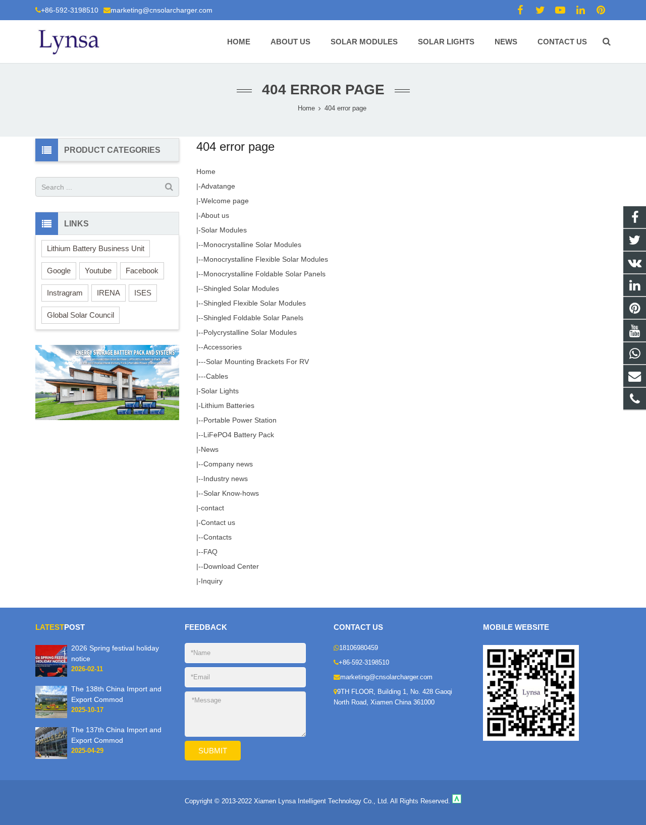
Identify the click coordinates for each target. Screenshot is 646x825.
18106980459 (358, 648)
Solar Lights (220, 391)
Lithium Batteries (227, 405)
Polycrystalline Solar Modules (250, 332)
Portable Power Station (240, 420)
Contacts (217, 537)
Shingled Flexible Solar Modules (254, 303)
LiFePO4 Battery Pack (238, 435)
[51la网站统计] (456, 801)
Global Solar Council (80, 315)
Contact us (218, 522)
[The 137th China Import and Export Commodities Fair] (51, 756)
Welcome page (225, 201)
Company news (228, 464)
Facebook (142, 270)
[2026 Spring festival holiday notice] (51, 674)
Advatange (218, 186)
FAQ (210, 552)
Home (206, 171)
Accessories (222, 347)
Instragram (65, 292)
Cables (217, 376)
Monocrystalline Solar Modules (252, 245)
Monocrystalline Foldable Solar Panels (264, 274)
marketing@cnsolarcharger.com (161, 10)
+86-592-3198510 (69, 10)
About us (215, 215)
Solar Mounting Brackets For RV (257, 362)
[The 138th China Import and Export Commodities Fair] (51, 716)
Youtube (98, 270)
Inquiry (212, 581)
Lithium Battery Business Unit (95, 248)
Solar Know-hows (231, 493)
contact (212, 508)
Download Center (231, 566)
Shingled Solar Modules (241, 288)
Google (59, 270)
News (210, 449)
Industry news (225, 479)
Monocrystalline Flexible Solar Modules (265, 259)
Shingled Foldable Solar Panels (253, 318)
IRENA (108, 292)
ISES (142, 292)
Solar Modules (224, 230)
